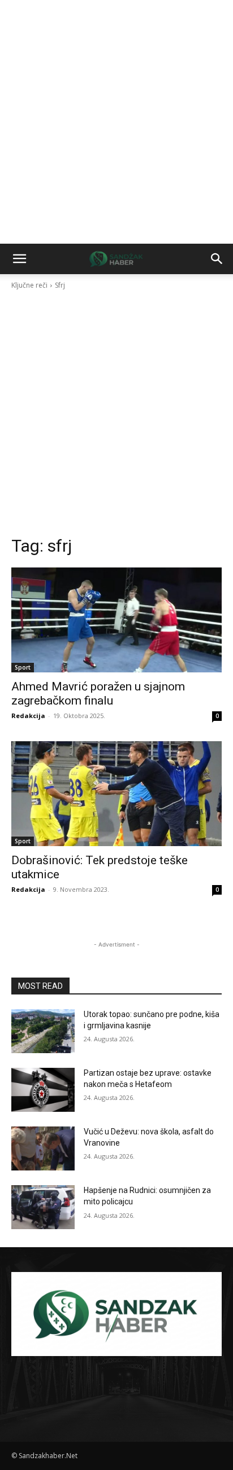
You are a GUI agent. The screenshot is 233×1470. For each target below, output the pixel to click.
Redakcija (28, 715)
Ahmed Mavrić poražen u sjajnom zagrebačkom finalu (98, 693)
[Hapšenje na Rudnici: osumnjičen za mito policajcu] (43, 1207)
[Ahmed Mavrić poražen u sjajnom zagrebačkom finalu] (116, 619)
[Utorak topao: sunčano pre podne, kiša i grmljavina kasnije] (43, 1031)
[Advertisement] (116, 122)
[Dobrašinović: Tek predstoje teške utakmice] (116, 793)
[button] (19, 259)
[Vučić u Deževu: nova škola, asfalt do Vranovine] (43, 1148)
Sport (23, 667)
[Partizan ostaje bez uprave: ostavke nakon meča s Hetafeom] (43, 1090)
